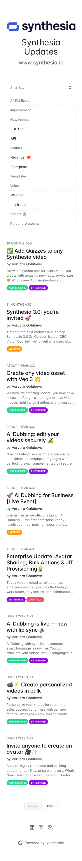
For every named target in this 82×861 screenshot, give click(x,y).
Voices (15, 186)
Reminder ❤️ (21, 157)
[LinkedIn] (34, 827)
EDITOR (17, 129)
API (13, 138)
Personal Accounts (25, 223)
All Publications (22, 101)
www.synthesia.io (41, 62)
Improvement (20, 110)
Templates (18, 176)
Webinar (17, 195)
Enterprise (19, 167)
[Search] (70, 87)
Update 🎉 (18, 214)
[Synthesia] (41, 27)
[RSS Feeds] (50, 827)
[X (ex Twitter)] (43, 827)
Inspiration (19, 204)
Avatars (16, 148)
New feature (20, 119)
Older (49, 806)
